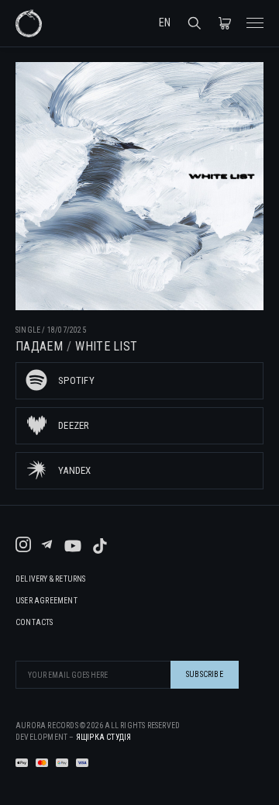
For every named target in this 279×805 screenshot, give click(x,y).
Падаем (39, 346)
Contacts (34, 623)
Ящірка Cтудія (104, 737)
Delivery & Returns (51, 579)
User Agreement (47, 601)
